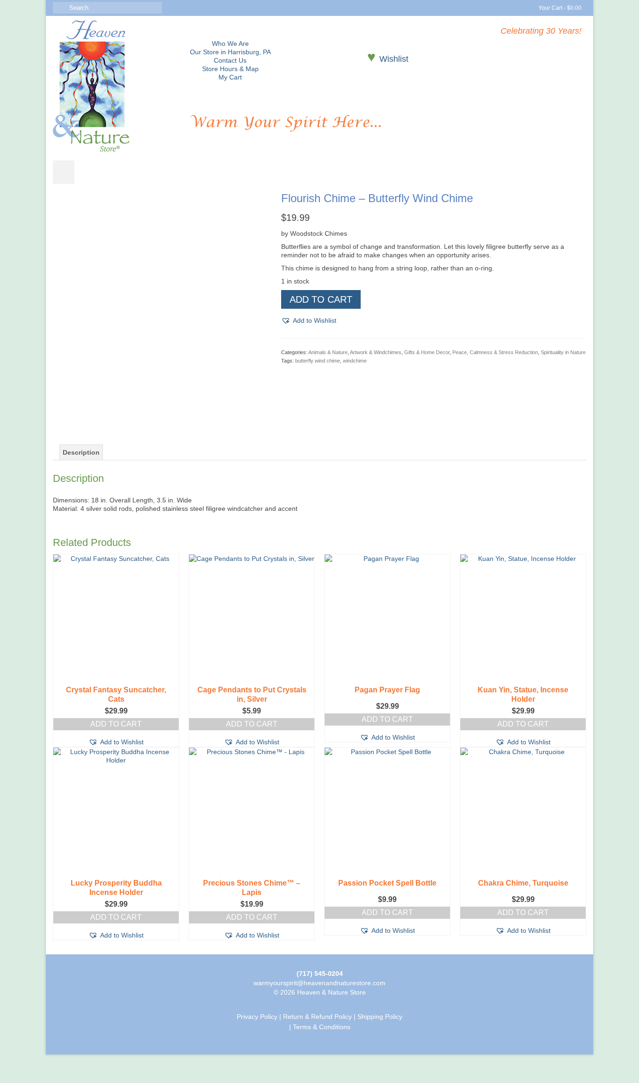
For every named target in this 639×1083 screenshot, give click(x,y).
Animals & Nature (328, 352)
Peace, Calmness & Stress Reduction (495, 352)
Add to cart (321, 299)
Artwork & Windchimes (375, 352)
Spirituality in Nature (563, 352)
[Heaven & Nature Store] (114, 86)
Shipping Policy (379, 1016)
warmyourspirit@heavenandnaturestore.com (319, 983)
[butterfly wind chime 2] (160, 403)
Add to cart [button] (116, 724)
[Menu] (63, 172)
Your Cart (559, 8)
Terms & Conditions (321, 1027)
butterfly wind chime (317, 360)
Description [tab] (81, 452)
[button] (308, 320)
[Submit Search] (60, 8)
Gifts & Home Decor (427, 352)
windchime (355, 360)
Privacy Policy (257, 1016)
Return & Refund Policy (317, 1016)
